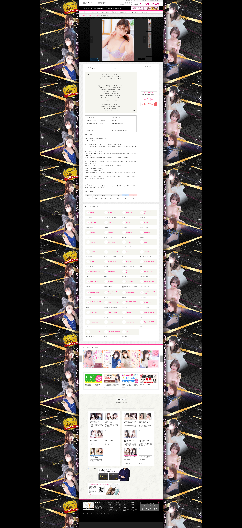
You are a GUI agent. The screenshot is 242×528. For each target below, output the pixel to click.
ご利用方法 (94, 12)
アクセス (87, 12)
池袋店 (117, 502)
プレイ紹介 (131, 12)
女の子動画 (124, 12)
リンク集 (145, 12)
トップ (124, 502)
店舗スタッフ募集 (134, 509)
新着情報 (119, 8)
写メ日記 (124, 510)
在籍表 (95, 8)
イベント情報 (101, 12)
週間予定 (87, 8)
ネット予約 (133, 510)
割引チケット (109, 12)
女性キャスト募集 (126, 509)
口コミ (117, 510)
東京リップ (111, 502)
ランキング (117, 12)
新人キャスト (102, 8)
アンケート (138, 12)
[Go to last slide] (91, 39)
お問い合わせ (111, 509)
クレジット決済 (111, 510)
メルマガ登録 (118, 509)
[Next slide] (144, 39)
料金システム (111, 8)
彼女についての (148, 99)
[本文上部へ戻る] (121, 519)
